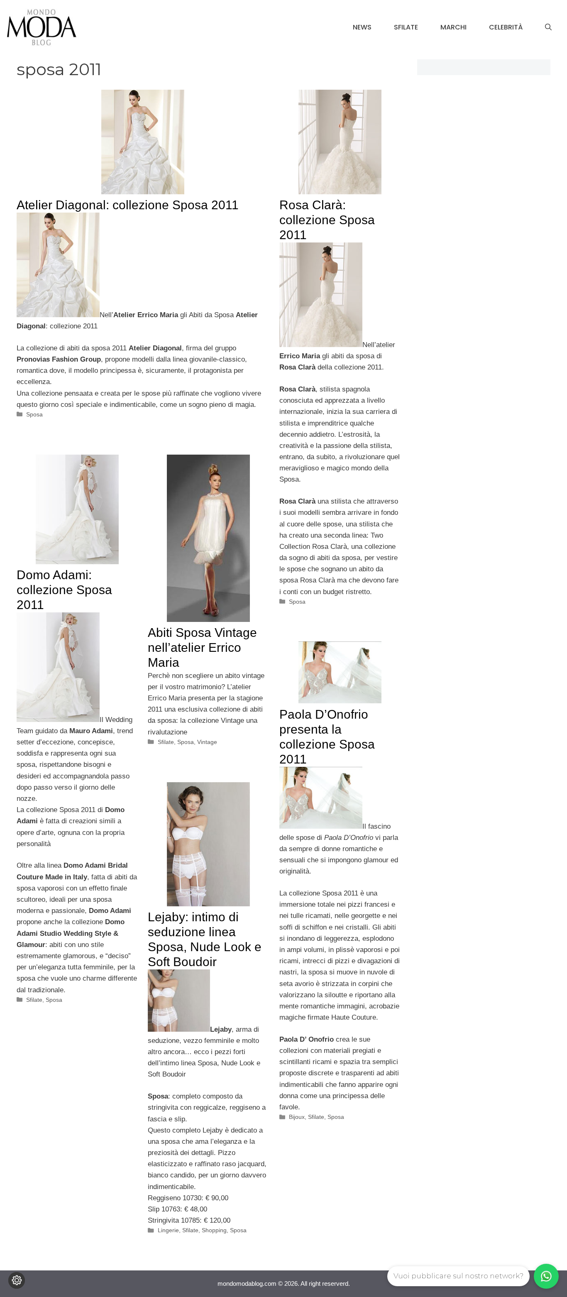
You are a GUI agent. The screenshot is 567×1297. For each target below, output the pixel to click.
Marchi (453, 27)
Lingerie (168, 1230)
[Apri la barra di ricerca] (548, 27)
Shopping (214, 1230)
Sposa (34, 414)
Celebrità (506, 27)
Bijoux (297, 1116)
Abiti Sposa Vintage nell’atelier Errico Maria (202, 647)
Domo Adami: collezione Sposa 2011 (64, 590)
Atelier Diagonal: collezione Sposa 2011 (128, 205)
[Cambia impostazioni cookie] (16, 1280)
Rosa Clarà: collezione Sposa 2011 (327, 220)
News (362, 27)
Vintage (207, 742)
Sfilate (406, 27)
